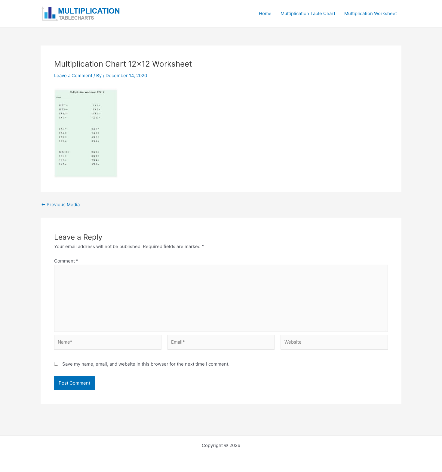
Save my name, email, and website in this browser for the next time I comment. (145, 364)
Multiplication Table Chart (308, 13)
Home (265, 13)
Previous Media (60, 204)
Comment (66, 261)
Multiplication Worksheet (370, 13)
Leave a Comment (73, 75)
